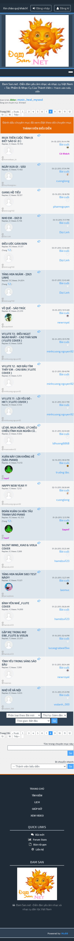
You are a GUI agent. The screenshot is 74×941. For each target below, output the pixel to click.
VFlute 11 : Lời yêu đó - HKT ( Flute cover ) (17, 400)
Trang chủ (37, 788)
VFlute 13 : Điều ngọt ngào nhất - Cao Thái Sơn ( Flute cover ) (19, 337)
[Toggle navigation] (70, 72)
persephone (9, 596)
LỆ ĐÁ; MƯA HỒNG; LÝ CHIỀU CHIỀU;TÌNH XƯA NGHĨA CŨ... (19, 429)
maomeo (7, 683)
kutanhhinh (8, 327)
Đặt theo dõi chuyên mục (56, 122)
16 (10, 114)
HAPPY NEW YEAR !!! (14, 485)
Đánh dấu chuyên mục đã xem (21, 122)
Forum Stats (39, 839)
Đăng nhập (43, 8)
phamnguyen (61, 206)
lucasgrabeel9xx (59, 648)
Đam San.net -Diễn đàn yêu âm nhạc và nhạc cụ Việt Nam (37, 84)
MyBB (64, 933)
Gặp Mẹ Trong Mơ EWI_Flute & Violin (15, 633)
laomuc (64, 590)
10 (60, 111)
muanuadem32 (10, 449)
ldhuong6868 (60, 443)
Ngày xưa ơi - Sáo (14, 166)
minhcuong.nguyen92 (12, 359)
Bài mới (39, 834)
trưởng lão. (62, 472)
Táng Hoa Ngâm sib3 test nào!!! (19, 575)
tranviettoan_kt (10, 159)
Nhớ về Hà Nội (11, 690)
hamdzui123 (9, 567)
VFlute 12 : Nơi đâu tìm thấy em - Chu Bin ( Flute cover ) (19, 369)
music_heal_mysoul (30, 99)
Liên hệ (39, 849)
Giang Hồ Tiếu (11, 192)
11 (65, 111)
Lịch (37, 802)
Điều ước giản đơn (14, 243)
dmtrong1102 (9, 211)
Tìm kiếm (37, 795)
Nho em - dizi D (12, 218)
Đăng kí (64, 8)
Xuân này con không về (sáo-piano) (18, 458)
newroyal (63, 322)
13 (2, 114)
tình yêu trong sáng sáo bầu (19, 662)
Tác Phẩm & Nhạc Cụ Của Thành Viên (29, 87)
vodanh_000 (9, 709)
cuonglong (62, 181)
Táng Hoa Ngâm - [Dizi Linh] (17, 275)
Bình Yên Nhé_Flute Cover (15, 604)
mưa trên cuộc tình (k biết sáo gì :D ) (17, 139)
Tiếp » (16, 114)
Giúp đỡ (37, 809)
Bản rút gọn (39, 844)
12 (70, 111)
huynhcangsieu (10, 185)
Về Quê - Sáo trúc (14, 308)
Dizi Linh (7, 236)
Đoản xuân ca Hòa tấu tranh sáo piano (17, 512)
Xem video (37, 815)
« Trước (15, 111)
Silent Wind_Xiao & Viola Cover (19, 546)
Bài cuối (64, 144)
